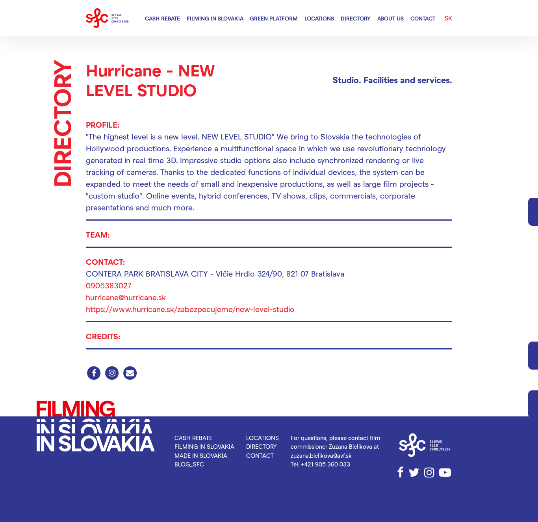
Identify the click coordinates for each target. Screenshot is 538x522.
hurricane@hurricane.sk (126, 297)
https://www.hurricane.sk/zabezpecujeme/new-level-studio (190, 309)
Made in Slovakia (200, 455)
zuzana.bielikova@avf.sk (321, 455)
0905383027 (109, 285)
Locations (319, 18)
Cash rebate (162, 18)
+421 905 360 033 (325, 464)
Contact (422, 18)
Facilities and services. (408, 79)
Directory (356, 18)
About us (390, 18)
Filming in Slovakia (215, 18)
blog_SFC (189, 464)
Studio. (347, 79)
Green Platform (274, 18)
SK (448, 18)
